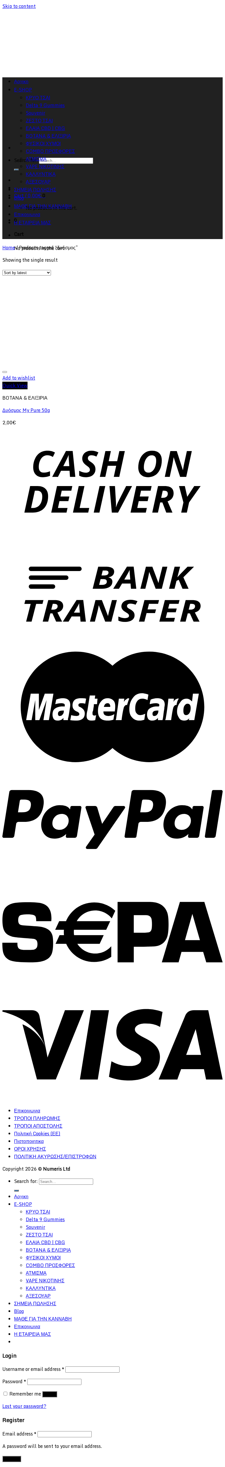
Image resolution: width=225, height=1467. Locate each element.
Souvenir (35, 1227)
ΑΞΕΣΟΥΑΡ (38, 182)
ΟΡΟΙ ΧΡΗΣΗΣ (30, 1149)
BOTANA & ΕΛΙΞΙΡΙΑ (48, 1250)
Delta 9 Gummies (45, 1219)
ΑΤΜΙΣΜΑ (36, 159)
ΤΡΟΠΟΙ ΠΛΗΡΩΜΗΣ (37, 1118)
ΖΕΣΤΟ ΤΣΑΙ (39, 1235)
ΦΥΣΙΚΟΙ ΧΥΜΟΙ (43, 143)
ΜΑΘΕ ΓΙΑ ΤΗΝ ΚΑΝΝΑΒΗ (43, 206)
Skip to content (19, 6)
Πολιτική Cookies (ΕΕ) (37, 1133)
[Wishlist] (4, 372)
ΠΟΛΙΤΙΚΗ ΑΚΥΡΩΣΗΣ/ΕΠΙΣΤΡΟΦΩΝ (55, 1156)
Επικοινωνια (27, 214)
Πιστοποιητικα (29, 1141)
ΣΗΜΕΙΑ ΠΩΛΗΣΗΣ (35, 189)
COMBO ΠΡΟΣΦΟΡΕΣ (50, 151)
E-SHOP (23, 1204)
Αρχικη (21, 1196)
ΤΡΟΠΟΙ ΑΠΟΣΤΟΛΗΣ (38, 1126)
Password (14, 1381)
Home (8, 247)
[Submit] (16, 170)
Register (12, 1459)
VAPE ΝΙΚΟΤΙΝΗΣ (45, 166)
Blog (19, 198)
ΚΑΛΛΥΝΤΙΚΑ (41, 174)
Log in (50, 1394)
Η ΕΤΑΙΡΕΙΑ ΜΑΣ (32, 222)
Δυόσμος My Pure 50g (26, 410)
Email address (19, 1434)
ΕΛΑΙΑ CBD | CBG (45, 1242)
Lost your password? (24, 1406)
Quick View (15, 385)
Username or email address (33, 1369)
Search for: (26, 1181)
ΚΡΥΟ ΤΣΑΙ (38, 1212)
